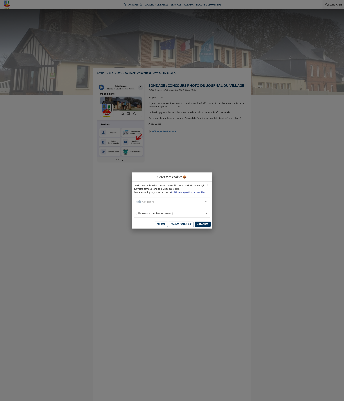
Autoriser (202, 224)
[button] (172, 202)
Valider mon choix (181, 224)
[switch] (137, 213)
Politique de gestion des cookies (188, 192)
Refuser (161, 224)
